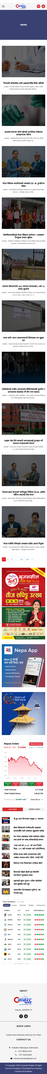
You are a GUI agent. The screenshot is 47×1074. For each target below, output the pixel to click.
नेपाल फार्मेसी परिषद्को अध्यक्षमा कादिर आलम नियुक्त (23, 543)
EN (39, 6)
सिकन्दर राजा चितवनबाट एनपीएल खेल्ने (28, 863)
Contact (9, 1035)
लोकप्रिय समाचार (34, 809)
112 (21, 559)
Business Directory (25, 1035)
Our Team (37, 1035)
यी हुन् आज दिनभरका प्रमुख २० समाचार (29, 819)
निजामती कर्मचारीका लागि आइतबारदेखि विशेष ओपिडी (23, 83)
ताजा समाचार (13, 809)
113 (27, 559)
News (15, 1035)
